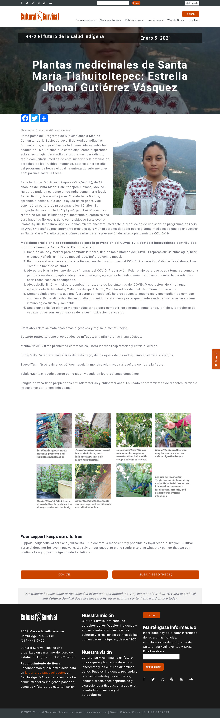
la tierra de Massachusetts (45, 672)
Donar (191, 14)
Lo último (194, 20)
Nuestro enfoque (109, 20)
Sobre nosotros (84, 20)
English (193, 3)
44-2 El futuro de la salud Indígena (65, 36)
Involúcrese (154, 20)
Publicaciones (133, 20)
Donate (64, 574)
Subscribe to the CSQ (156, 574)
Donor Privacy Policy (125, 712)
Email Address (154, 651)
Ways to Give (174, 20)
